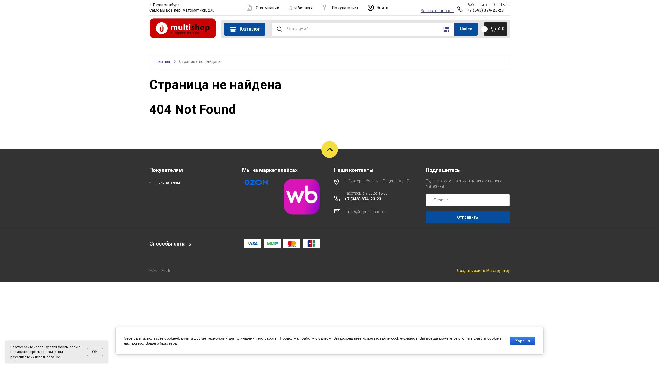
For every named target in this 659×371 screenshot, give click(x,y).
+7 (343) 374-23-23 (485, 10)
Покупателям (345, 7)
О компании (267, 7)
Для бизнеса (301, 7)
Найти (466, 29)
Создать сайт (469, 270)
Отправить (467, 217)
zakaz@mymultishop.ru (365, 211)
